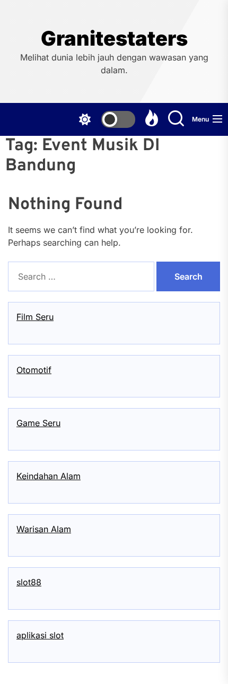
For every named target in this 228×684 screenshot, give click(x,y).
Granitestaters (114, 38)
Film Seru (35, 316)
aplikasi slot (40, 635)
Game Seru (38, 423)
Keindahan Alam (48, 476)
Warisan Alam (43, 529)
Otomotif (33, 370)
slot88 (28, 582)
